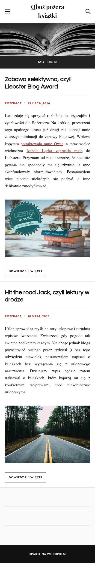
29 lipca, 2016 (38, 103)
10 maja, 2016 (38, 316)
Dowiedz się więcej (25, 271)
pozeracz (13, 103)
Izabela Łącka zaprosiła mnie (55, 150)
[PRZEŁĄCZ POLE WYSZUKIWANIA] (87, 11)
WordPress (56, 554)
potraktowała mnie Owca (42, 143)
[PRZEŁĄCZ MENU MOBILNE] (7, 11)
